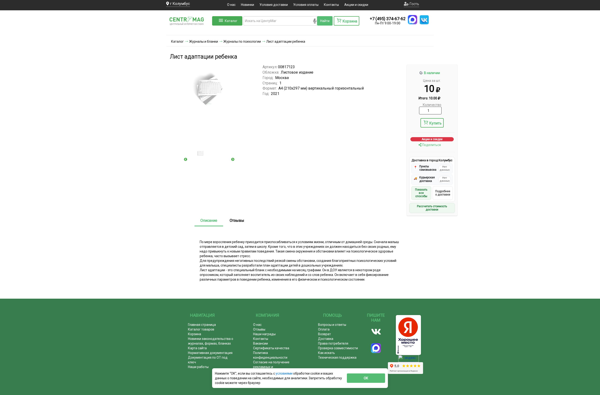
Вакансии (260, 343)
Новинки (247, 5)
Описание (208, 220)
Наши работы (198, 367)
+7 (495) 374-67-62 (387, 18)
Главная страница (202, 325)
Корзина (194, 334)
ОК (366, 378)
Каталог (231, 21)
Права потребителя (333, 343)
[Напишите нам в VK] (424, 19)
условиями (284, 373)
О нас (231, 5)
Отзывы (237, 220)
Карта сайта (197, 348)
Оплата (324, 329)
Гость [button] (414, 4)
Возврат (324, 334)
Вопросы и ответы (332, 325)
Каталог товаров (201, 329)
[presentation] (185, 159)
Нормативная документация (210, 353)
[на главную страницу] (188, 30)
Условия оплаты (306, 5)
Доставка (325, 339)
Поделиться (431, 145)
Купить (435, 123)
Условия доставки (273, 5)
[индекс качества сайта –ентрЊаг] (408, 360)
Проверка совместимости (338, 348)
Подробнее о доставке (442, 193)
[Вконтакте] (376, 331)
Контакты (331, 5)
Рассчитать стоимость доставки (432, 208)
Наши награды (264, 334)
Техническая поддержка (337, 357)
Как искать (326, 353)
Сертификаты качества (271, 348)
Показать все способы (421, 193)
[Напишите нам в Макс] (412, 19)
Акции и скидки (356, 5)
